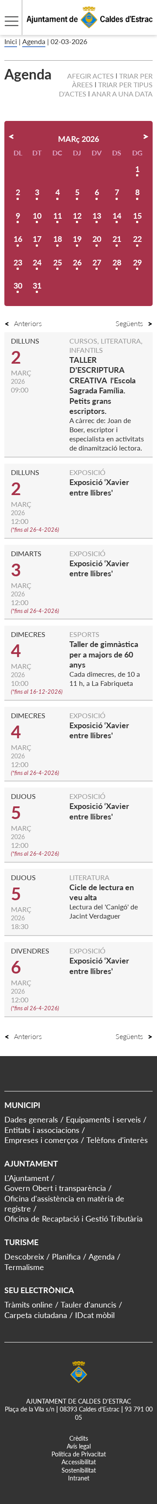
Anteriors (28, 323)
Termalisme (24, 1267)
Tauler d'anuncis (88, 1304)
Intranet (78, 1478)
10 (37, 215)
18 (57, 239)
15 (137, 215)
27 (96, 262)
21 (117, 239)
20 (96, 239)
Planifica (66, 1256)
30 (18, 285)
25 (57, 262)
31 (37, 285)
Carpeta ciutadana (35, 1315)
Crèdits (78, 1438)
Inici (10, 41)
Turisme (21, 1242)
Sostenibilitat (78, 1470)
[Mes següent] (145, 136)
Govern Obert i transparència (55, 1188)
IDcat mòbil (95, 1315)
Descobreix (24, 1256)
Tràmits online (28, 1304)
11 (57, 215)
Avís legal (79, 1446)
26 (77, 262)
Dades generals (31, 1119)
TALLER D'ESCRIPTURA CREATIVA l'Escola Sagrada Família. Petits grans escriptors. (102, 385)
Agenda (33, 41)
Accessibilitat (78, 1462)
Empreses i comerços (41, 1140)
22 (137, 239)
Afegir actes (90, 76)
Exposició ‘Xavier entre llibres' (99, 568)
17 (37, 239)
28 (117, 262)
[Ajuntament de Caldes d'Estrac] (76, 29)
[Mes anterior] (11, 136)
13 (96, 215)
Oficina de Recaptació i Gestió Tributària (73, 1218)
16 (18, 239)
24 (37, 262)
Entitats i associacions (41, 1130)
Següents (129, 323)
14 (117, 215)
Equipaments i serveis (103, 1119)
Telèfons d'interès (117, 1140)
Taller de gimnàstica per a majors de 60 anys (103, 654)
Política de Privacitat (78, 1454)
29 (137, 262)
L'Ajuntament (26, 1178)
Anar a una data (122, 93)
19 (77, 239)
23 (18, 262)
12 (77, 215)
